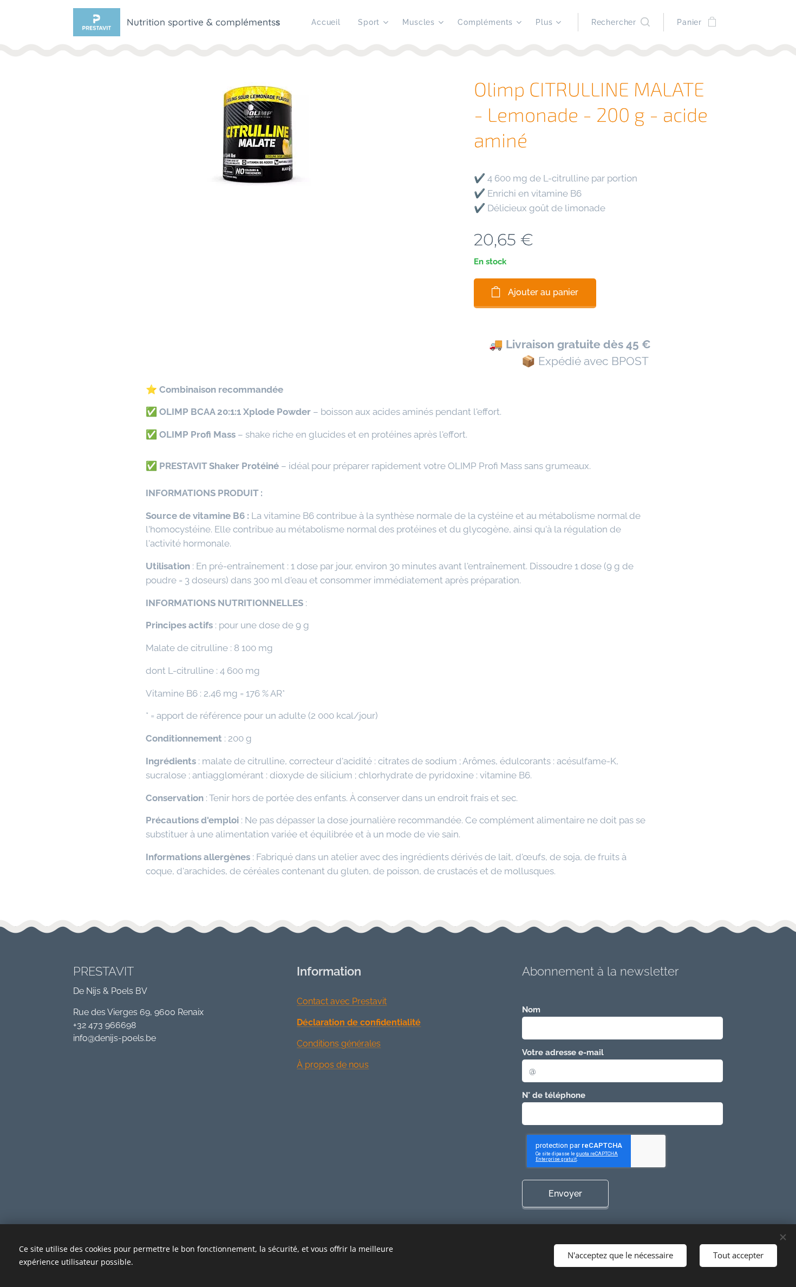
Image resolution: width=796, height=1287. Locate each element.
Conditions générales (339, 1043)
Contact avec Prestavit (342, 1001)
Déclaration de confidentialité (359, 1022)
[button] (620, 22)
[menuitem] (329, 22)
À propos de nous (333, 1065)
